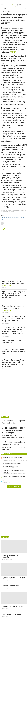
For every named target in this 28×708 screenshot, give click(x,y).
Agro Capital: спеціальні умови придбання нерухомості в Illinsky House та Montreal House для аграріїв (14, 295)
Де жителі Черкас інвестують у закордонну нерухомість (13, 307)
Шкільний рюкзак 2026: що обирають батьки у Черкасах (13, 282)
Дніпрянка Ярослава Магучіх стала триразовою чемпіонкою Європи (13, 351)
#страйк (3, 219)
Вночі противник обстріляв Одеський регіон (12, 341)
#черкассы (8, 217)
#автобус (22, 217)
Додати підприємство (14, 486)
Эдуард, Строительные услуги (13, 578)
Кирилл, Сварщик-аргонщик (13, 606)
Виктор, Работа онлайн (11, 586)
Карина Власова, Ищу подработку (10, 556)
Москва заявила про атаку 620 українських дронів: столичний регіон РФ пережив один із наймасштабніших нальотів (13, 330)
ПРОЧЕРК (13, 52)
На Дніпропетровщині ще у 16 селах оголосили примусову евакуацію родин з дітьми (13, 318)
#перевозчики (15, 217)
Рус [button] (5, 8)
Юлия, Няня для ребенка (11, 614)
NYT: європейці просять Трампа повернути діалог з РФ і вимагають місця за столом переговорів (14, 363)
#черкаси (3, 217)
